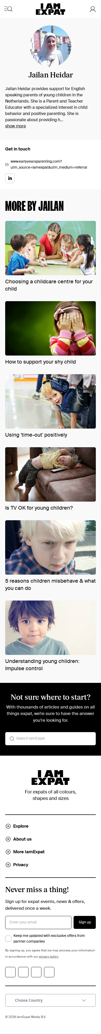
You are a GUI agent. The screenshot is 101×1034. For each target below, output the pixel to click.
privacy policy (49, 956)
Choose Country (28, 1000)
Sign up (85, 922)
